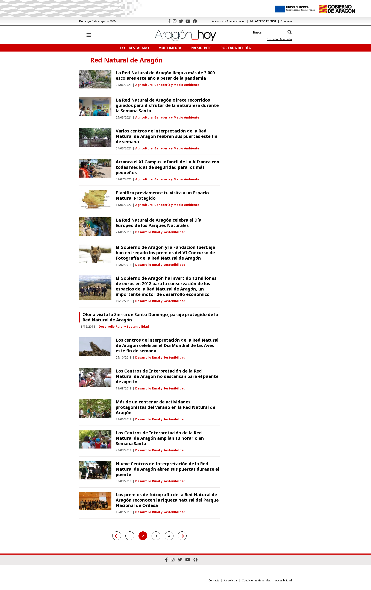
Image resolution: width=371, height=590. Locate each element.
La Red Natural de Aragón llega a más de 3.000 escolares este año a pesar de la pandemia (165, 75)
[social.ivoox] (195, 21)
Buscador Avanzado (279, 39)
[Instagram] (174, 21)
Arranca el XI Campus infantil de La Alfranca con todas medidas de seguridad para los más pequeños (167, 167)
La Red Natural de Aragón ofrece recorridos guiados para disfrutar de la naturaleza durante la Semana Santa (167, 105)
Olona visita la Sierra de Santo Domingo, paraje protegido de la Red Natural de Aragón (150, 317)
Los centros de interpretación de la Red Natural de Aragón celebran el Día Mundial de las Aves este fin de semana (167, 345)
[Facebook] (169, 21)
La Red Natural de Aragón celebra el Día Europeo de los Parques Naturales (158, 222)
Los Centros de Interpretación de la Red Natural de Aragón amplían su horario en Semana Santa (160, 438)
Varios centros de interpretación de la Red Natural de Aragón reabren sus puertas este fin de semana (166, 136)
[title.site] (337, 9)
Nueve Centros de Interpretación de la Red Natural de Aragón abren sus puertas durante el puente (167, 469)
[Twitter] (181, 21)
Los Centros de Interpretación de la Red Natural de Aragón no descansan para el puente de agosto (167, 376)
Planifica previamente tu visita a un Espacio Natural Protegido (162, 195)
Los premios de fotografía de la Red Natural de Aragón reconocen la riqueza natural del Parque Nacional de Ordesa (167, 500)
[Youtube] (188, 21)
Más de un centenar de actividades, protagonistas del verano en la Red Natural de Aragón (165, 407)
